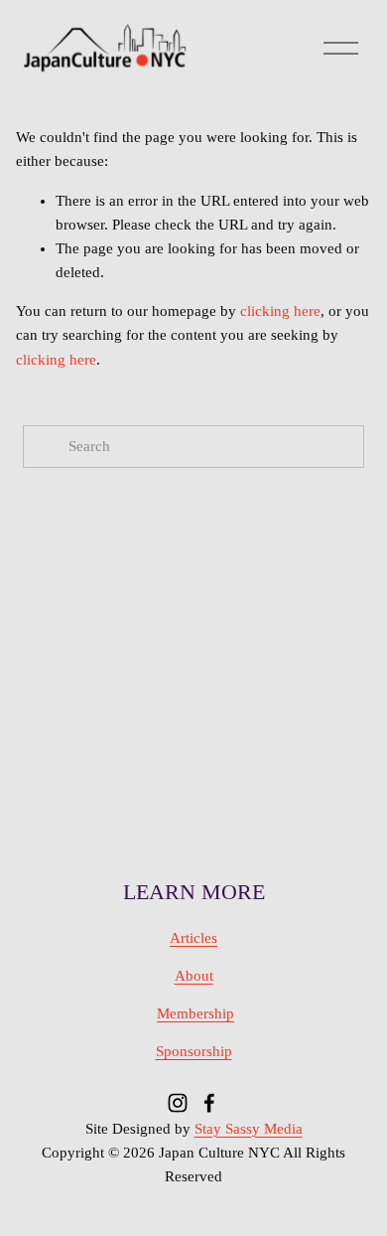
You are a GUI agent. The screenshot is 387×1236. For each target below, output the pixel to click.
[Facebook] (209, 1103)
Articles (193, 938)
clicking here (280, 311)
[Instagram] (178, 1103)
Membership (195, 1013)
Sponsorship (194, 1051)
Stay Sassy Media (248, 1129)
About (194, 976)
